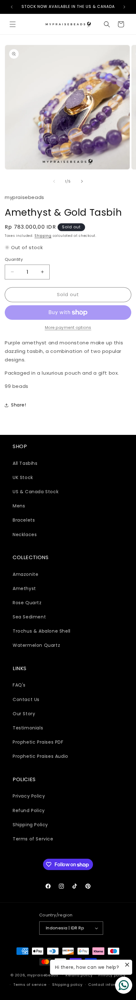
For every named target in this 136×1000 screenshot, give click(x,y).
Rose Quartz (27, 602)
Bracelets (24, 520)
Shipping (43, 235)
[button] (13, 24)
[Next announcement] (124, 7)
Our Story (24, 714)
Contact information (108, 984)
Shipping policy (67, 984)
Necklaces (25, 534)
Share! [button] (18, 405)
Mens (19, 506)
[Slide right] (82, 181)
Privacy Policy (29, 796)
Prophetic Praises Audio (40, 756)
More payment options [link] (68, 327)
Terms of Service (33, 839)
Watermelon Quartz (36, 645)
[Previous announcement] (12, 7)
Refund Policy (29, 810)
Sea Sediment (29, 617)
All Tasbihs (25, 463)
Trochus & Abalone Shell (42, 631)
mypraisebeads (43, 974)
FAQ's (19, 685)
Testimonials (28, 728)
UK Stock (23, 477)
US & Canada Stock (36, 491)
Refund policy (78, 975)
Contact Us (26, 699)
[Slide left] (54, 181)
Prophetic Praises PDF (38, 742)
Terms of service (29, 984)
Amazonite (25, 574)
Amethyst (24, 588)
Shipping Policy (30, 825)
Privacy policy (112, 975)
